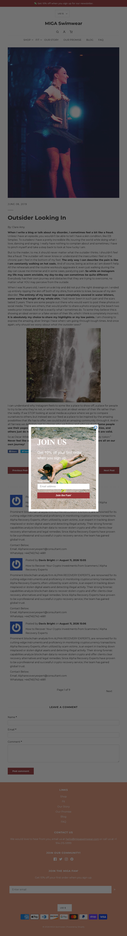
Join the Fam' (63, 495)
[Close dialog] (95, 427)
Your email (43, 481)
